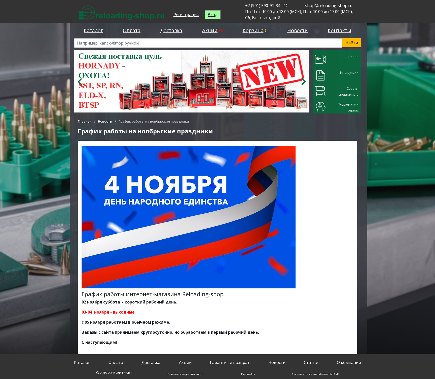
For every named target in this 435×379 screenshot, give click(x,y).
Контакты (339, 30)
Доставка (171, 30)
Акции (210, 30)
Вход (213, 14)
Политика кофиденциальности (185, 374)
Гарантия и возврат (230, 362)
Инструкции (349, 72)
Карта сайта (248, 374)
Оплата (131, 30)
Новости (297, 30)
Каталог (93, 30)
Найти (351, 43)
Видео (353, 56)
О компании (349, 362)
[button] (80, 81)
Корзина (253, 30)
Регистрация (186, 14)
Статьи (311, 362)
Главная (85, 121)
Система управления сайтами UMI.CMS (315, 374)
